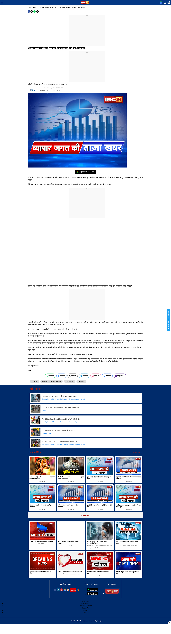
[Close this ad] (169, 622)
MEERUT (71, 545)
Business (36, 7)
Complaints (85, 603)
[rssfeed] (68, 590)
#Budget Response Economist (51, 381)
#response (81, 381)
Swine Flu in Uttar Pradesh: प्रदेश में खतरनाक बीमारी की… (59, 396)
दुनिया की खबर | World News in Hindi (128, 545)
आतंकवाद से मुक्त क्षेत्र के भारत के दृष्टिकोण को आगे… (127, 572)
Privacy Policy (85, 601)
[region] (87, 29)
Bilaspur (44, 410)
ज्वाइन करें (51, 376)
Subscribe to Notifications (168, 319)
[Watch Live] (112, 593)
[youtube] (61, 590)
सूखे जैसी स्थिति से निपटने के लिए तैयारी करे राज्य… (40, 572)
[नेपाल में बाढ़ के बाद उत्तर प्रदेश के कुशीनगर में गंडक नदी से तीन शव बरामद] (42, 531)
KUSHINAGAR (42, 543)
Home (30, 7)
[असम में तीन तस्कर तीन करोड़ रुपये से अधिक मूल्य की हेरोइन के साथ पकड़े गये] (100, 561)
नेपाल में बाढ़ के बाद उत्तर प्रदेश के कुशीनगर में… (42, 541)
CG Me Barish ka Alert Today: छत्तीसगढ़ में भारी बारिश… (59, 430)
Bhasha (33, 90)
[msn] (78, 590)
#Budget (34, 381)
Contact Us (85, 608)
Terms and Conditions (85, 606)
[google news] (65, 590)
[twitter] (58, 590)
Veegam (99, 621)
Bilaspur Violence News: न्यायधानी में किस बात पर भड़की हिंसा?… (61, 407)
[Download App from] (92, 591)
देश (42, 576)
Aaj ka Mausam (46, 433)
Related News (36, 452)
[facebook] (55, 590)
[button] (2, 2)
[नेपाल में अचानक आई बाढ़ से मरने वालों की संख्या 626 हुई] (71, 561)
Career (85, 610)
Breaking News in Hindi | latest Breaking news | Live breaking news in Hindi (63, 399)
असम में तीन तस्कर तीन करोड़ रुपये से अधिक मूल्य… (98, 572)
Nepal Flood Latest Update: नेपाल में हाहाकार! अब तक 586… (60, 442)
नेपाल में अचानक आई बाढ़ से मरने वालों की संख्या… (71, 571)
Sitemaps (73, 590)
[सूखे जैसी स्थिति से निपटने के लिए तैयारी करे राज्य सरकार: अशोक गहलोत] (42, 561)
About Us (85, 612)
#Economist (70, 381)
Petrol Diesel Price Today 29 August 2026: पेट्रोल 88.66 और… (61, 419)
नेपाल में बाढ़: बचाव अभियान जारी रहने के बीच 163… (127, 542)
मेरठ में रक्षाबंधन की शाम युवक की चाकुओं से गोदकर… (68, 542)
